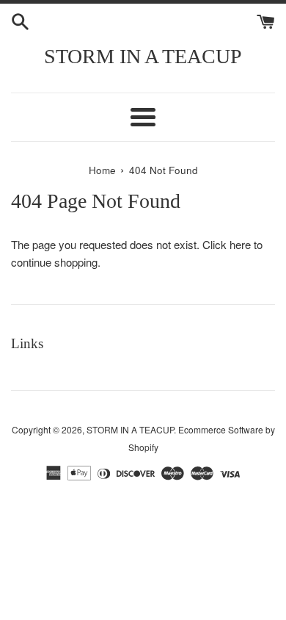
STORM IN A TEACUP (143, 56)
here (240, 244)
